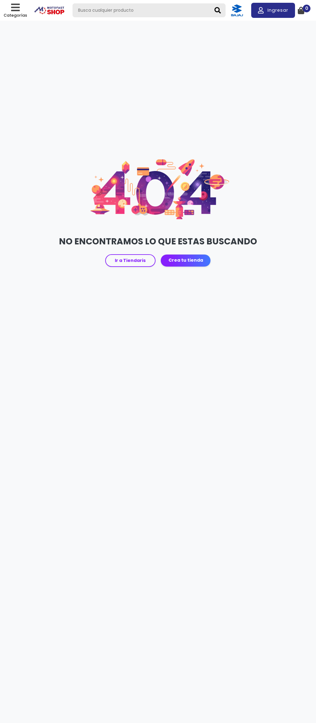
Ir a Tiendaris (130, 260)
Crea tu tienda (185, 260)
